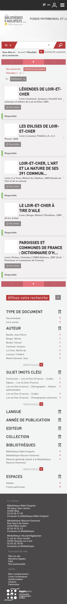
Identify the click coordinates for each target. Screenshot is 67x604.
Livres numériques (17, 576)
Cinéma (12, 581)
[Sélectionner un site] (49, 5)
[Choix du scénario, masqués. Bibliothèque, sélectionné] (10, 45)
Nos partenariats (16, 564)
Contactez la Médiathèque (20, 531)
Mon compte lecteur (18, 574)
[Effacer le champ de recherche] (49, 45)
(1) (31, 404)
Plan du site (14, 556)
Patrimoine (13, 584)
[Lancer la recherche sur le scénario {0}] (59, 45)
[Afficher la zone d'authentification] (55, 5)
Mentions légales (17, 558)
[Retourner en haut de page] (58, 297)
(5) (31, 365)
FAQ (10, 561)
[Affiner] (33, 62)
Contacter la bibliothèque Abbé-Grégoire (28, 516)
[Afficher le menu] (62, 5)
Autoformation (15, 579)
